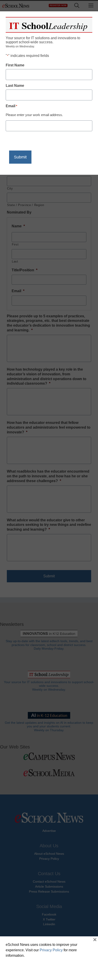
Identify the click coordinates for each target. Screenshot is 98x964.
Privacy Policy (51, 950)
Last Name (15, 85)
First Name (15, 65)
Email (11, 106)
